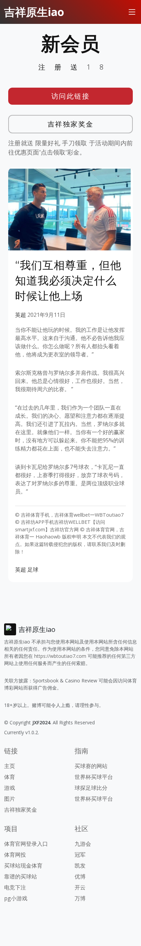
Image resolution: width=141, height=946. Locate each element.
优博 (80, 876)
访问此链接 (70, 96)
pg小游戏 (15, 898)
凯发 (80, 865)
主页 (9, 766)
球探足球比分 (91, 788)
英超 (20, 315)
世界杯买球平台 (94, 777)
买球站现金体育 (23, 865)
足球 (32, 569)
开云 (80, 887)
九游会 (83, 843)
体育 (9, 777)
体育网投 (15, 854)
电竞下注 (15, 887)
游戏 (9, 788)
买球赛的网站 (91, 766)
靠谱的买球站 (20, 876)
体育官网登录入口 (26, 843)
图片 (9, 798)
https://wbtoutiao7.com (60, 656)
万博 (80, 898)
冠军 (80, 854)
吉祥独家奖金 (71, 124)
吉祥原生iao (34, 11)
